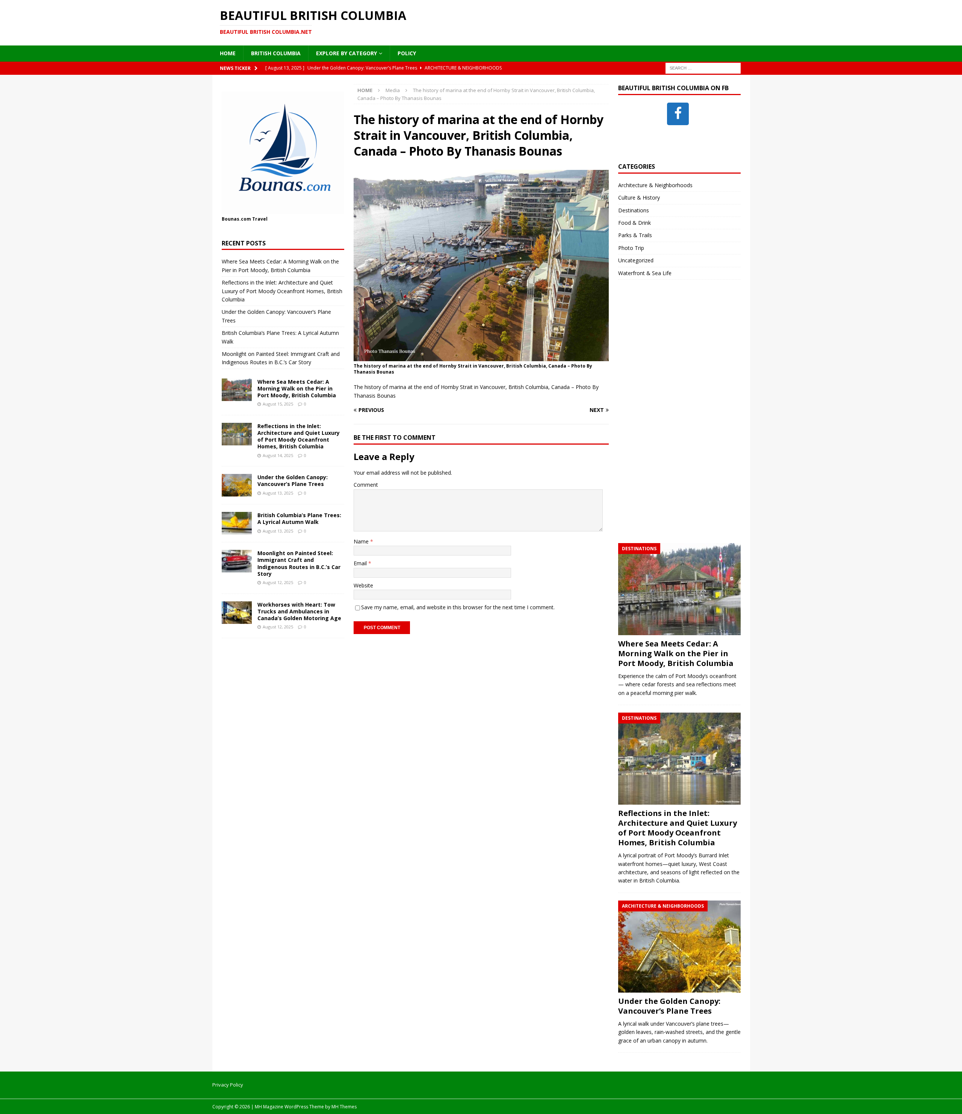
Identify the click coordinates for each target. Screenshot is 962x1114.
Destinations (633, 210)
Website (363, 585)
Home (228, 53)
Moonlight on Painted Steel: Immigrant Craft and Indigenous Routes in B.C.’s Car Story (298, 563)
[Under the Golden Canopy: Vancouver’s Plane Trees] (237, 485)
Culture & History (639, 197)
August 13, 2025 (278, 493)
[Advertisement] (674, 418)
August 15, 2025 (278, 404)
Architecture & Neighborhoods (655, 185)
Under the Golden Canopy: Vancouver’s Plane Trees (292, 480)
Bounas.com (236, 219)
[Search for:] (703, 67)
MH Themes (344, 1106)
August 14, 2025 (278, 455)
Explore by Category (346, 53)
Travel (260, 219)
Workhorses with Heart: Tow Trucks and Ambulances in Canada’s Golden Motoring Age (299, 611)
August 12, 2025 (278, 582)
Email (361, 563)
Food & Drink (634, 222)
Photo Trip (631, 247)
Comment (366, 484)
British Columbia (276, 53)
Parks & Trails (635, 235)
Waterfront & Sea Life (645, 273)
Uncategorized (635, 260)
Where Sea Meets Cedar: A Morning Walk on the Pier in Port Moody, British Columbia (296, 388)
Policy (407, 53)
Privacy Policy (227, 1084)
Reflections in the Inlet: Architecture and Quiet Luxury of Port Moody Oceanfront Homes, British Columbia (282, 291)
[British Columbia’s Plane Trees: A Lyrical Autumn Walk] (237, 523)
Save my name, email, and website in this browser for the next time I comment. (458, 607)
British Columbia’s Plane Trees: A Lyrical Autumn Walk (299, 518)
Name (362, 541)
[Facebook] (678, 114)
